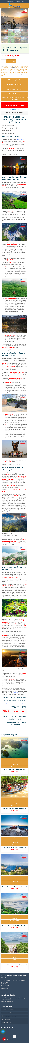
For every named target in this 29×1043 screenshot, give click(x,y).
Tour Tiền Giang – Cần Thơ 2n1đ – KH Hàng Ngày (14, 808)
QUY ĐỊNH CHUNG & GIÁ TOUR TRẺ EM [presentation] (14, 112)
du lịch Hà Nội (9, 69)
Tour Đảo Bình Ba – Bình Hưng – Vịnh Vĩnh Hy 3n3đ (14, 886)
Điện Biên (17, 66)
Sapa (2, 67)
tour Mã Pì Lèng (16, 72)
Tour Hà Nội (9, 72)
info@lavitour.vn (20, 1)
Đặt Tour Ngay (11, 61)
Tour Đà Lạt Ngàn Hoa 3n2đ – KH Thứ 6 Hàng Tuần (14, 925)
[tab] (14, 109)
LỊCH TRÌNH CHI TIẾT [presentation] (14, 109)
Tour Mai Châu (24, 72)
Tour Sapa (18, 74)
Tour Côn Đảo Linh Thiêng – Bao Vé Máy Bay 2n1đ (14, 965)
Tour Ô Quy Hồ (12, 74)
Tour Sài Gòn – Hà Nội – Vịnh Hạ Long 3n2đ (14, 769)
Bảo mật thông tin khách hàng (9, 1016)
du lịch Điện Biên (19, 67)
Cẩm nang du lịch (6, 1019)
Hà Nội (21, 66)
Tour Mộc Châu (4, 74)
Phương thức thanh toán (7, 1013)
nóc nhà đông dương (10, 71)
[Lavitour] (14, 5)
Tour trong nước (10, 66)
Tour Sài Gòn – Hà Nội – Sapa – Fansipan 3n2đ (14, 847)
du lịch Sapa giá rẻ (18, 69)
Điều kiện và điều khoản (7, 1009)
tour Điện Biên (19, 71)
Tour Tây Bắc (7, 67)
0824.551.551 (10, 1)
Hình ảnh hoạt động (6, 1022)
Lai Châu (25, 66)
